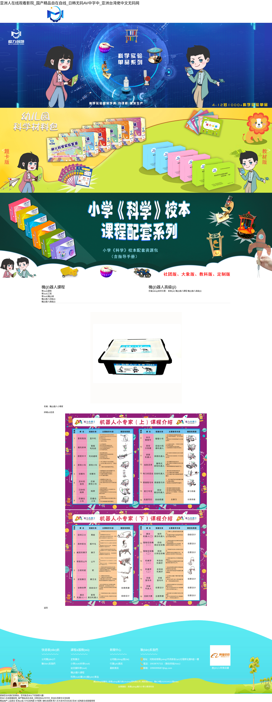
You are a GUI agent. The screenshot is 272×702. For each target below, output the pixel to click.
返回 (46, 608)
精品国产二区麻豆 (7, 701)
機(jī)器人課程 (182, 291)
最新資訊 (114, 668)
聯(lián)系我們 (48, 663)
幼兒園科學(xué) (79, 668)
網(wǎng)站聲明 (100, 682)
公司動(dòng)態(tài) (119, 659)
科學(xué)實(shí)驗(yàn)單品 (85, 677)
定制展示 (75, 659)
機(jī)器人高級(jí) (194, 291)
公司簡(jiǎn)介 (48, 659)
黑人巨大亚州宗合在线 (62, 701)
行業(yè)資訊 (116, 663)
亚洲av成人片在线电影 (25, 701)
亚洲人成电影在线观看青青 (83, 701)
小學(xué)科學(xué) (80, 663)
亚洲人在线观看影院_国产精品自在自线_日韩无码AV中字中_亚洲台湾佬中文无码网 (69, 3)
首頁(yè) (171, 291)
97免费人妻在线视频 (43, 701)
